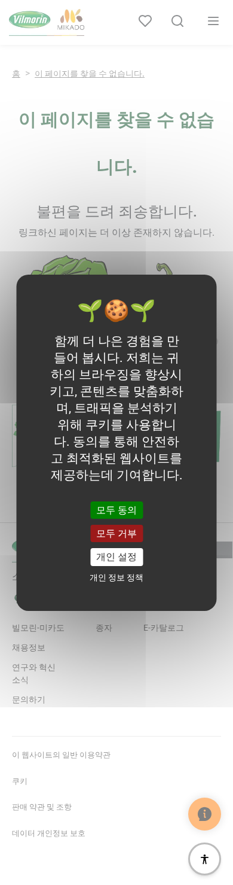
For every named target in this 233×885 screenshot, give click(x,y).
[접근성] (204, 859)
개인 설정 (116, 556)
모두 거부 (116, 533)
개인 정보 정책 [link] (116, 577)
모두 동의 (116, 510)
